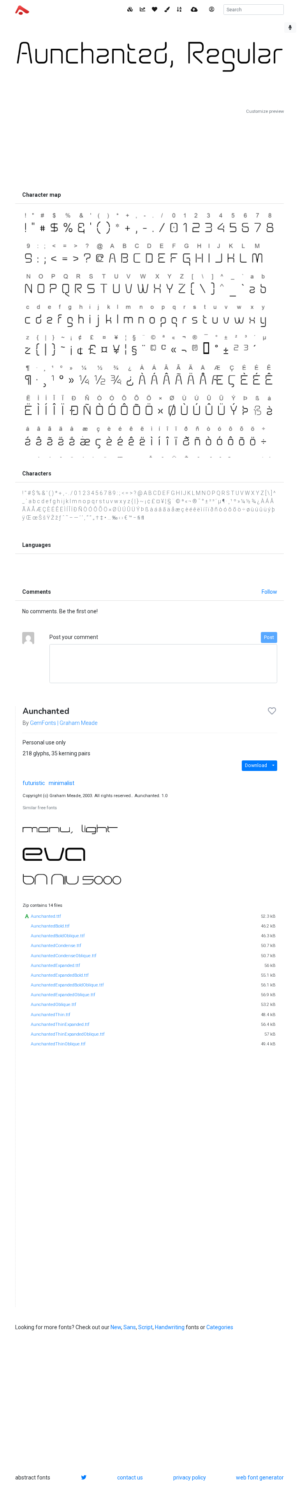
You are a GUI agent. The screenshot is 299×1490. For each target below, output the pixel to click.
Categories (219, 1327)
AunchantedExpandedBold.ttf (60, 975)
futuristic (34, 783)
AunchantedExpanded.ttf (55, 965)
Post (269, 637)
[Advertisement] (149, 151)
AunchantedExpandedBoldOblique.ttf (67, 985)
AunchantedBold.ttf (50, 926)
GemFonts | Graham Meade (63, 723)
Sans (129, 1327)
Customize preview (265, 111)
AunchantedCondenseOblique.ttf (64, 955)
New (116, 1327)
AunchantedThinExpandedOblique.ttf (68, 1034)
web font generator (260, 1477)
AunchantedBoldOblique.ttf (58, 935)
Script (145, 1327)
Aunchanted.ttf (46, 916)
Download (256, 765)
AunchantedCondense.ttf (56, 945)
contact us (130, 1477)
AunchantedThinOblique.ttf (58, 1044)
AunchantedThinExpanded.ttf (60, 1024)
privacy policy (189, 1477)
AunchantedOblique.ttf (53, 1004)
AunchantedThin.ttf (50, 1014)
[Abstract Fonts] (22, 9)
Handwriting (170, 1327)
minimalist (61, 783)
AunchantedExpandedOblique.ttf (63, 994)
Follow (269, 592)
